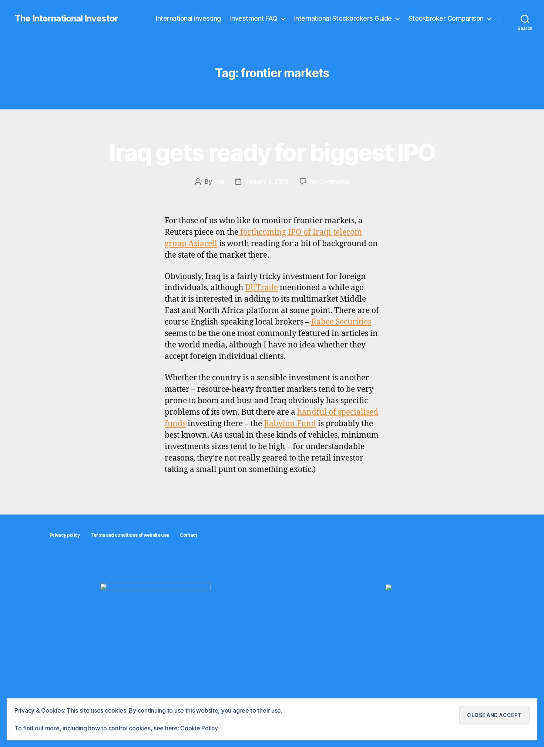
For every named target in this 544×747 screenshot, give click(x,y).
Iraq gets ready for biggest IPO (272, 152)
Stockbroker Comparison (446, 18)
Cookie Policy (199, 728)
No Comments (329, 181)
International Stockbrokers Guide (343, 18)
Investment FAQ (254, 18)
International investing (188, 18)
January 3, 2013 (267, 181)
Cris (218, 181)
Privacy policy (65, 535)
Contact (188, 535)
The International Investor (66, 18)
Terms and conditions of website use (130, 535)
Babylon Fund (290, 424)
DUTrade (261, 288)
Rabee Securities (341, 322)
